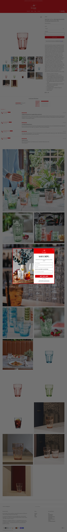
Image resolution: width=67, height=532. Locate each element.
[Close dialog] (53, 249)
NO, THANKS (44, 278)
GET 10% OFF (44, 276)
